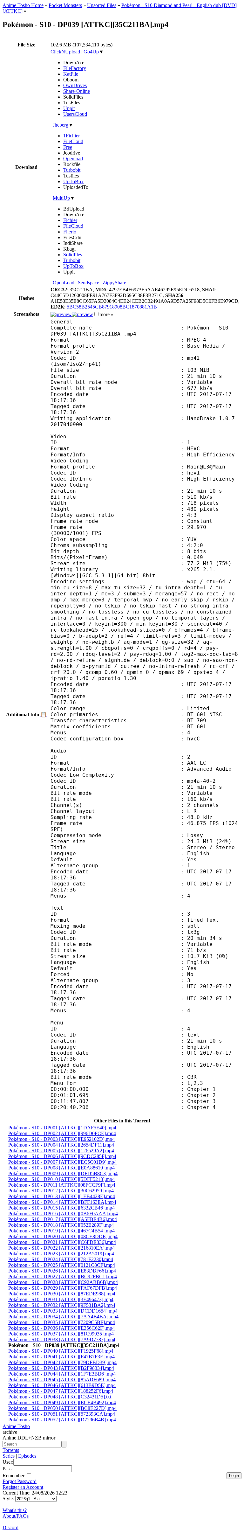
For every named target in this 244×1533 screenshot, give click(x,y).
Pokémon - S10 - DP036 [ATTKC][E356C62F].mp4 (61, 1328)
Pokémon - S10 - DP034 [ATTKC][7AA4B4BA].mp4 (63, 1316)
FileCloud (73, 141)
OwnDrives (75, 85)
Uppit (69, 108)
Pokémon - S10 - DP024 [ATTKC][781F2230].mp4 (60, 1259)
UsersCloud (75, 114)
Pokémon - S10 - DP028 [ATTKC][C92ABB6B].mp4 (63, 1282)
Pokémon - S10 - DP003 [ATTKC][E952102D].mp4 (61, 1139)
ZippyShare (114, 282)
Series (9, 1456)
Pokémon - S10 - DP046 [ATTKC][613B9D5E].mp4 (62, 1385)
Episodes (27, 1456)
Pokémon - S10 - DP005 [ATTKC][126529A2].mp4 (61, 1150)
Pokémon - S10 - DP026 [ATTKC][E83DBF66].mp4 (62, 1270)
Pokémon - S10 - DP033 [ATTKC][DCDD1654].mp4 (63, 1311)
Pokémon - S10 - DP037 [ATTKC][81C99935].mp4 (61, 1333)
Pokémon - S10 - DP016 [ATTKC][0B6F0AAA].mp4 (63, 1213)
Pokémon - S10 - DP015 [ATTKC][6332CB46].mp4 (61, 1207)
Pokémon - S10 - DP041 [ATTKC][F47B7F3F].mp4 (61, 1356)
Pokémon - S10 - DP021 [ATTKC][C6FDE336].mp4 (62, 1242)
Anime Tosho (16, 1426)
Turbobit (71, 170)
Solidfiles (72, 254)
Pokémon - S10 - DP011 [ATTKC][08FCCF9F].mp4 (61, 1185)
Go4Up (91, 51)
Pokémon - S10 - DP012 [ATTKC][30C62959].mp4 (61, 1190)
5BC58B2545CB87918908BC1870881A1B (112, 306)
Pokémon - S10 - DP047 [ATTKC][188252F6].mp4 (60, 1391)
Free (67, 147)
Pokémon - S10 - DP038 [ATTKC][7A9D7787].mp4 (61, 1339)
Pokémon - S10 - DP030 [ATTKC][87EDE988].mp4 (61, 1293)
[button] (96, 314)
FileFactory (74, 68)
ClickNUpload (65, 51)
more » (106, 314)
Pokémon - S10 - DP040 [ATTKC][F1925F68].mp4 (60, 1351)
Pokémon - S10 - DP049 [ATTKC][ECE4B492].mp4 (62, 1402)
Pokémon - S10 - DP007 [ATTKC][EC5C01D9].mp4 (62, 1162)
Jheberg (60, 125)
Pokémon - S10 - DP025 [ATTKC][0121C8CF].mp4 (61, 1265)
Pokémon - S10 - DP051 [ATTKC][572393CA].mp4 (61, 1414)
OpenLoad (63, 282)
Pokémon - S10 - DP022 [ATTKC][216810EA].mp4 (61, 1248)
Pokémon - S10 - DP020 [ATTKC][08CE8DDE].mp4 (63, 1236)
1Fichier (71, 135)
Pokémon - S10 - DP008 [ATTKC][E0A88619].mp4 (61, 1167)
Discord (10, 1527)
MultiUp (61, 198)
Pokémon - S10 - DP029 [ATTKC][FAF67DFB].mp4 (62, 1288)
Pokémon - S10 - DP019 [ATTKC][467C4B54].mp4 (61, 1230)
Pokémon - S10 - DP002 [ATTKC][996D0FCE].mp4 (62, 1133)
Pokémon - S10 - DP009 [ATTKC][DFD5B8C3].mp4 (63, 1173)
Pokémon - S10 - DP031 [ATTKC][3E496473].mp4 (60, 1299)
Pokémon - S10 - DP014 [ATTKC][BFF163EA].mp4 (62, 1202)
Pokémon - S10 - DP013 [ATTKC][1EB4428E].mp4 (61, 1196)
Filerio (69, 231)
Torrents (11, 1450)
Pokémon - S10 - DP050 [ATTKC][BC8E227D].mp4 (62, 1408)
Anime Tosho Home (23, 5)
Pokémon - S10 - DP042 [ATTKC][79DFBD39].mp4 (62, 1362)
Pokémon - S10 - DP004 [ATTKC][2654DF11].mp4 (61, 1145)
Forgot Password (20, 1481)
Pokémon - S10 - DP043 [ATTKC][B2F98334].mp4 (61, 1368)
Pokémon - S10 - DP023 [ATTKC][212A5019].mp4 (61, 1253)
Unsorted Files (101, 5)
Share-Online (76, 91)
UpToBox (73, 181)
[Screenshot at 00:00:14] (61, 314)
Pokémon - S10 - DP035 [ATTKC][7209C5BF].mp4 (61, 1322)
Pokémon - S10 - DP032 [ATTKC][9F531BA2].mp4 (61, 1305)
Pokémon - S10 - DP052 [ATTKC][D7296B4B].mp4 (62, 1419)
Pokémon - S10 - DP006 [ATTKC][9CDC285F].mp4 (62, 1156)
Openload (73, 158)
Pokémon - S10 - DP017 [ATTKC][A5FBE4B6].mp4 (62, 1219)
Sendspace (88, 282)
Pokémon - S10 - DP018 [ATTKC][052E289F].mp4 (61, 1225)
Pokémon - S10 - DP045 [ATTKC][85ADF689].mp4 (62, 1379)
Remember (14, 1475)
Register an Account (23, 1487)
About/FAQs (16, 1516)
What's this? (15, 1510)
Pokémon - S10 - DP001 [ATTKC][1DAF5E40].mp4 (62, 1127)
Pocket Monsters (65, 5)
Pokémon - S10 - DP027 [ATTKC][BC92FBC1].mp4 (62, 1276)
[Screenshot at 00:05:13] (82, 314)
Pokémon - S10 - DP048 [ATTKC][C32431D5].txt (59, 1396)
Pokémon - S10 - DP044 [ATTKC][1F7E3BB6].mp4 (62, 1374)
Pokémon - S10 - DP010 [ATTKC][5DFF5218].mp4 (61, 1179)
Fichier (70, 220)
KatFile (70, 74)
